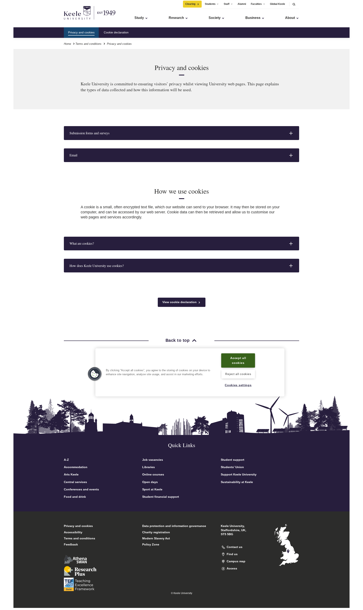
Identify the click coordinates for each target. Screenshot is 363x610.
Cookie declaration (116, 32)
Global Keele (277, 4)
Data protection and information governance (174, 526)
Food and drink (75, 496)
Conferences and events (81, 489)
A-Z (66, 459)
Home (67, 43)
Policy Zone (150, 544)
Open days (150, 482)
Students (210, 4)
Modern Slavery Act (156, 538)
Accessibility (73, 532)
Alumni (242, 4)
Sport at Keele (152, 489)
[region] (189, 372)
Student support (232, 459)
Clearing (190, 4)
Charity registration (156, 532)
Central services (75, 482)
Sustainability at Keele (237, 482)
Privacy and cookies (78, 526)
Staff (226, 4)
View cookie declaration (179, 302)
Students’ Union (232, 467)
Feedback (71, 544)
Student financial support (160, 496)
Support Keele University (238, 474)
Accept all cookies (238, 360)
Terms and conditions (88, 43)
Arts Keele (71, 474)
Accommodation (75, 467)
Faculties (256, 4)
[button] (293, 4)
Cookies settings (238, 385)
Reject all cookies (238, 374)
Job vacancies (152, 459)
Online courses (153, 474)
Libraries (148, 467)
